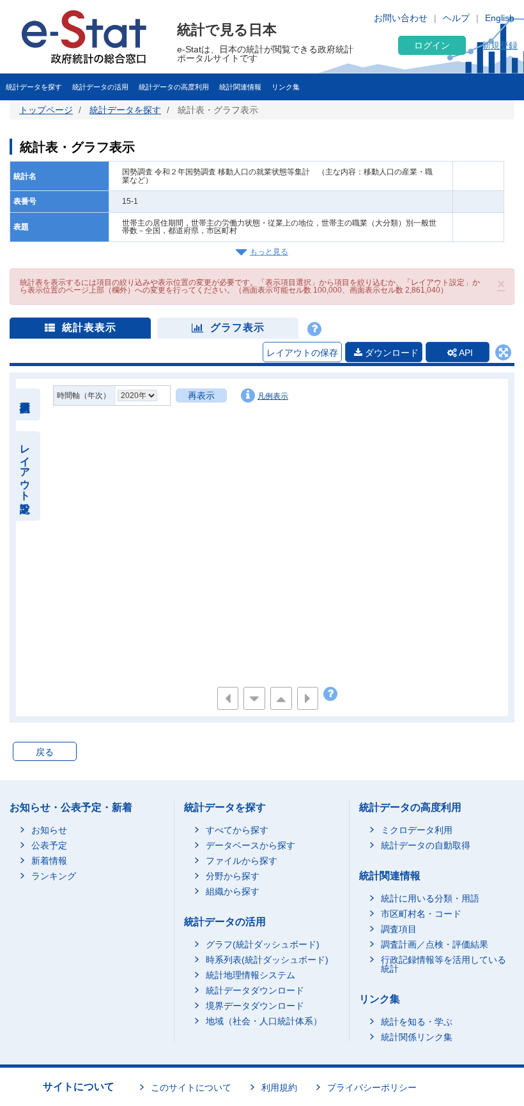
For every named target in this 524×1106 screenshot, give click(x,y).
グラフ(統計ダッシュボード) (263, 944)
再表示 (201, 395)
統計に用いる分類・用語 (430, 898)
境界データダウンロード (255, 1005)
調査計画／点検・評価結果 (434, 944)
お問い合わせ (401, 17)
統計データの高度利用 (174, 87)
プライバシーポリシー (372, 1087)
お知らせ (49, 830)
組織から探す (232, 891)
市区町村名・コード (421, 913)
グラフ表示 (237, 327)
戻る (45, 752)
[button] (501, 284)
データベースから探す (250, 845)
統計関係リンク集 (416, 1037)
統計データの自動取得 (425, 845)
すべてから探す (237, 830)
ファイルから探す (241, 860)
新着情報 (49, 860)
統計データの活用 (100, 87)
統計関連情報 (240, 87)
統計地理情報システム (250, 975)
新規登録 (500, 45)
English (499, 17)
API (465, 353)
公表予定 (49, 845)
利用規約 (279, 1087)
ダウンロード (390, 353)
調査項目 (399, 929)
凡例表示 (273, 396)
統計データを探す (34, 87)
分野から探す (232, 876)
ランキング (53, 876)
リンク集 (286, 87)
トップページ (46, 110)
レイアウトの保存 (302, 353)
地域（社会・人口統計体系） (264, 1021)
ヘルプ (456, 17)
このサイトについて (191, 1087)
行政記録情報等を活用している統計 (443, 964)
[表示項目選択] (25, 404)
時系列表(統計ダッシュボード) (267, 959)
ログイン (432, 45)
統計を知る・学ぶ (416, 1021)
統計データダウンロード (255, 990)
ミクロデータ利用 (416, 830)
